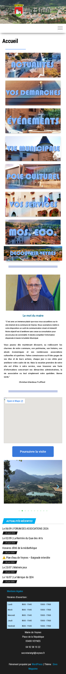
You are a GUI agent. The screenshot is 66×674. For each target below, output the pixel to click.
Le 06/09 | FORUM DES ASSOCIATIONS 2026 (25, 528)
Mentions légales (15, 591)
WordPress (37, 664)
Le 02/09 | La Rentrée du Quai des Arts (22, 538)
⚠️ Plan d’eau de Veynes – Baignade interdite (26, 557)
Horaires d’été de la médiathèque (19, 548)
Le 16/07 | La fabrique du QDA (18, 577)
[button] (8, 487)
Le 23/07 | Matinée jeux (14, 567)
